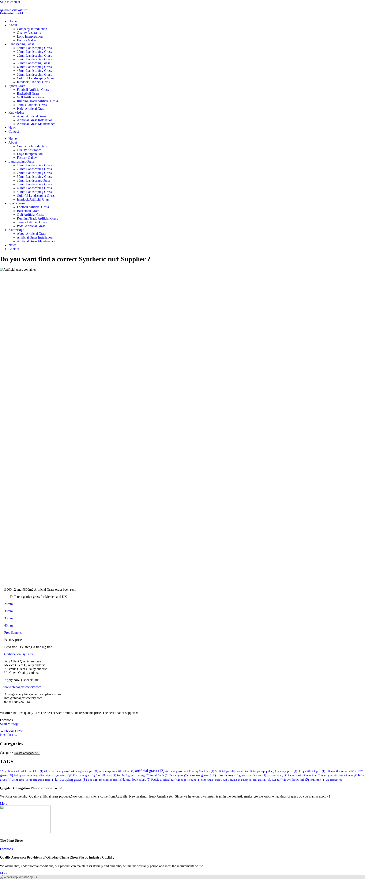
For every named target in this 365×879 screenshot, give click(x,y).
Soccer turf (277, 779)
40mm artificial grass (58, 771)
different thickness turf (340, 771)
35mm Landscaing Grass (33, 63)
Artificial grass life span (230, 771)
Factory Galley (27, 40)
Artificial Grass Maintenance (36, 124)
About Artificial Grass (31, 116)
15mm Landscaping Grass (34, 48)
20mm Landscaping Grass (34, 51)
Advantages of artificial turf (116, 771)
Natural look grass (135, 779)
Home (12, 21)
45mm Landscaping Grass (34, 70)
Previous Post (11, 731)
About (12, 25)
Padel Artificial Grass (31, 108)
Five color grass (84, 775)
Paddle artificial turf (165, 779)
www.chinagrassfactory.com (20, 687)
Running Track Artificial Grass (37, 101)
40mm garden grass (85, 771)
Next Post (8, 735)
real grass (260, 779)
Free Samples (13, 632)
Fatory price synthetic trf (56, 775)
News (12, 127)
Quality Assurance (29, 32)
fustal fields (159, 775)
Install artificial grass (343, 775)
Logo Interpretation (30, 36)
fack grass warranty (26, 775)
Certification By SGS (19, 654)
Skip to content (10, 2)
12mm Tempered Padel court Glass (21, 771)
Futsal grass (178, 775)
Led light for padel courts (104, 779)
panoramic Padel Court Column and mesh (226, 779)
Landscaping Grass (21, 44)
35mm (8, 618)
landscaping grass (71, 779)
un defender (334, 779)
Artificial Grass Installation (35, 120)
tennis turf (317, 779)
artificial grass (149, 771)
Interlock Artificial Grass (33, 82)
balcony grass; (287, 771)
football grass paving (133, 775)
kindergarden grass (41, 779)
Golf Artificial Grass (30, 97)
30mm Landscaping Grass (34, 59)
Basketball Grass (28, 93)
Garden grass (202, 775)
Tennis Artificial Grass (32, 105)
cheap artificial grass (311, 771)
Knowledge (16, 112)
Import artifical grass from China (308, 775)
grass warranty (277, 775)
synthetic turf (298, 779)
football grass (106, 775)
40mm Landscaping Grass (34, 67)
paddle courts (190, 779)
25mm (8, 604)
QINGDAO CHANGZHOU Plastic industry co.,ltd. (14, 11)
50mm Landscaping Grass (34, 74)
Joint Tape (20, 779)
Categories (7, 752)
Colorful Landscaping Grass (35, 78)
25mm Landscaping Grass (34, 55)
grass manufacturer (252, 775)
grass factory (227, 775)
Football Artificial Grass (33, 89)
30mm (8, 611)
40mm (8, 625)
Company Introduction (32, 29)
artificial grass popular (261, 771)
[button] (182, 720)
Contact (13, 131)
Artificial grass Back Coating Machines (189, 771)
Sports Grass (16, 86)
